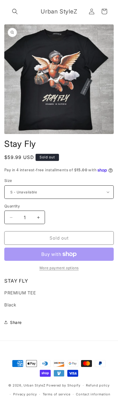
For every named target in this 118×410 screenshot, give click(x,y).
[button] (15, 11)
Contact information (93, 394)
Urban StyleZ (34, 385)
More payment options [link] (59, 268)
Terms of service (56, 394)
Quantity (12, 206)
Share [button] (16, 322)
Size (8, 180)
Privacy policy (25, 394)
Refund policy (97, 385)
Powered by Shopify (63, 385)
